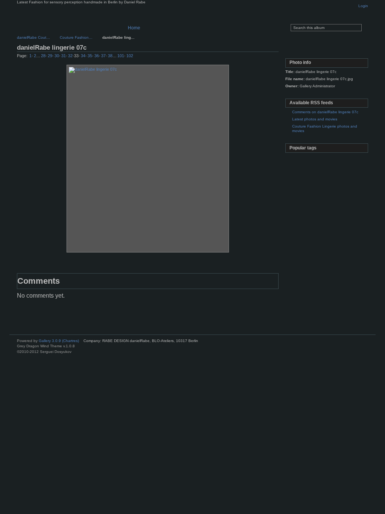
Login (363, 6)
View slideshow (326, 49)
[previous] (251, 57)
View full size (294, 49)
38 (110, 55)
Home (134, 27)
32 (70, 55)
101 (120, 55)
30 (57, 55)
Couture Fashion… (76, 37)
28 (43, 55)
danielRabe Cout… (33, 37)
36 (96, 55)
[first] (243, 57)
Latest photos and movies (314, 119)
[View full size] (148, 158)
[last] (275, 57)
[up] (259, 57)
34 (83, 55)
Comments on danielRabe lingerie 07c (325, 112)
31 (63, 55)
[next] (267, 57)
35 (90, 55)
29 (50, 55)
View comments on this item (310, 49)
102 (129, 55)
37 (103, 55)
